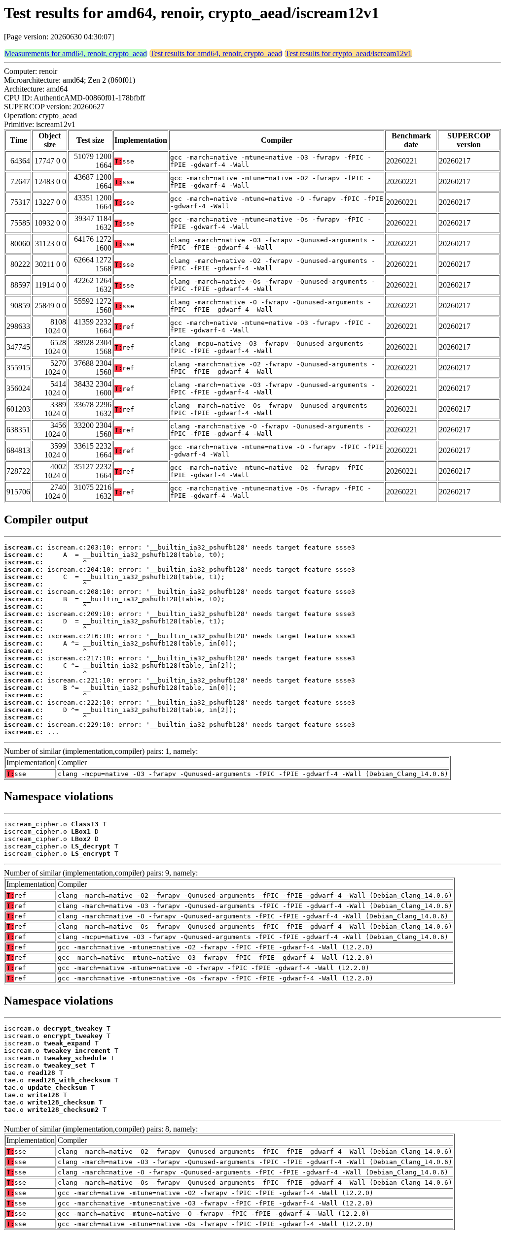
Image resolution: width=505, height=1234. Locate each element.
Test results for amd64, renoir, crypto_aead (216, 53)
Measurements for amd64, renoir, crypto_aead (75, 53)
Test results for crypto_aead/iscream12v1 (348, 53)
